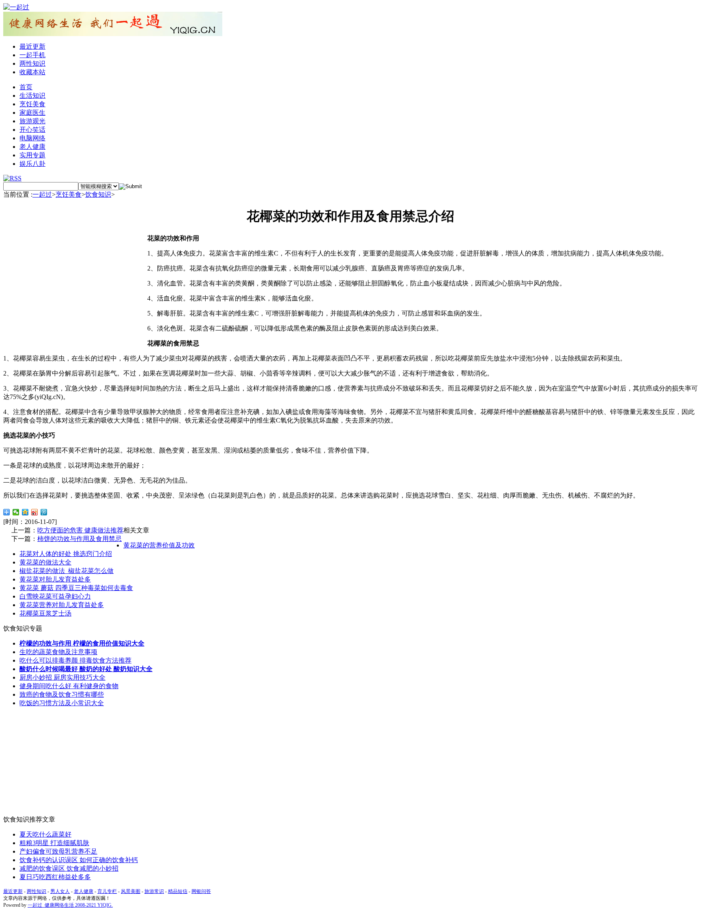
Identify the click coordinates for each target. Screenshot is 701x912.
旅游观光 (32, 121)
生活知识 (32, 95)
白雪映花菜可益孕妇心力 (55, 596)
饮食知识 (98, 194)
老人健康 (32, 146)
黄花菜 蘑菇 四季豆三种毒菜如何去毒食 (76, 587)
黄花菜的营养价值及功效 (159, 545)
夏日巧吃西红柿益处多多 (55, 876)
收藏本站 (32, 72)
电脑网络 (32, 138)
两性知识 (32, 63)
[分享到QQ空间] (25, 512)
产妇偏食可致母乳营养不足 (58, 851)
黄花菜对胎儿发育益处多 (55, 579)
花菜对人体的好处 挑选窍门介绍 (65, 553)
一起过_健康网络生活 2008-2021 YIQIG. (70, 905)
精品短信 (177, 891)
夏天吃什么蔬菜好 (45, 834)
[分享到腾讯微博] (44, 512)
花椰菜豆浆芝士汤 (45, 613)
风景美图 (130, 891)
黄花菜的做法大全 (45, 562)
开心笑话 (32, 129)
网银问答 (201, 891)
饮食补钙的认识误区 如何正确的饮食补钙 (78, 859)
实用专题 (32, 155)
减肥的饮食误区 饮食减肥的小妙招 (68, 868)
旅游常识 (154, 891)
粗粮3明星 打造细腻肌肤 (54, 842)
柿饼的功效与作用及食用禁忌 (79, 538)
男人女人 (60, 891)
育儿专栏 (107, 891)
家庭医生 (32, 112)
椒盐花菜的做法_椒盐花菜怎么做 (66, 570)
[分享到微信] (16, 512)
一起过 (42, 194)
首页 (25, 87)
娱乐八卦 (32, 163)
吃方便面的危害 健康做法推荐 (80, 530)
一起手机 (32, 55)
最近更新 (32, 46)
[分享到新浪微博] (34, 512)
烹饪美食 (32, 104)
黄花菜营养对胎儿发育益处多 (61, 604)
